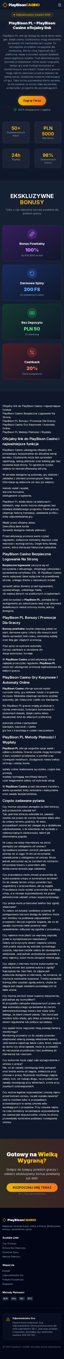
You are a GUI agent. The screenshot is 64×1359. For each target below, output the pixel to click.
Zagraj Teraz (32, 100)
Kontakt (6, 1271)
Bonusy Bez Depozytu (13, 1248)
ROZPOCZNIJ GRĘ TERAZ (32, 1187)
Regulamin (7, 1284)
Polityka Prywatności (13, 1279)
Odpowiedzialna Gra (12, 1275)
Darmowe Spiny (10, 1252)
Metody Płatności (11, 1256)
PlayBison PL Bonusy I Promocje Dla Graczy (28, 420)
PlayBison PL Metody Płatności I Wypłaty (26, 432)
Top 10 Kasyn (9, 1243)
